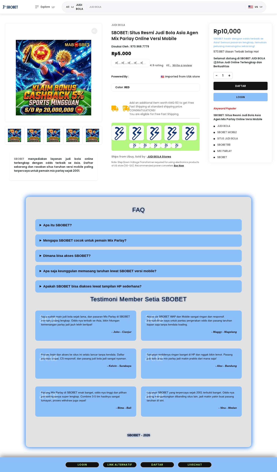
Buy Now (179, 165)
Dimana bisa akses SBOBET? (67, 256)
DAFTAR (240, 86)
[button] (94, 31)
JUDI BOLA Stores (159, 156)
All (67, 6)
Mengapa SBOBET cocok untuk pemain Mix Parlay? (84, 240)
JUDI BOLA (118, 25)
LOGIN (240, 97)
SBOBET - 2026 (138, 435)
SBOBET (19, 159)
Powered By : (120, 76)
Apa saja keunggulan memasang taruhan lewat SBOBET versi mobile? (99, 271)
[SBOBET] (10, 7)
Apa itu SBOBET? (57, 225)
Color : (122, 87)
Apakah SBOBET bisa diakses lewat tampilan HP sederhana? (92, 286)
